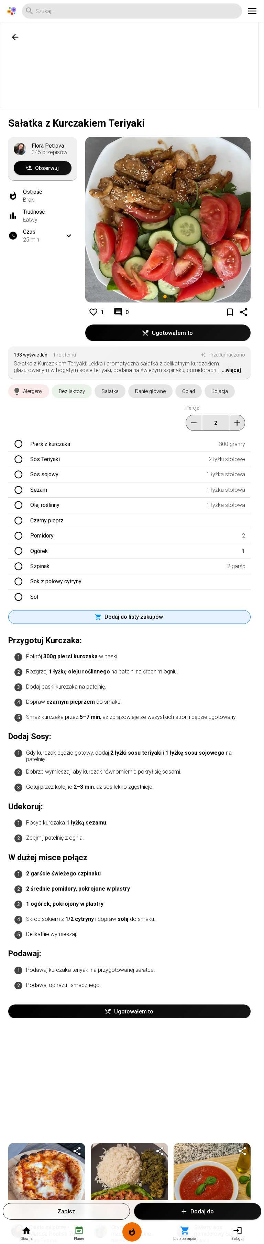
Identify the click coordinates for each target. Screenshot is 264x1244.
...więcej (231, 370)
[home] (11, 11)
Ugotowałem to (172, 332)
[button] (28, 391)
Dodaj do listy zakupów (133, 617)
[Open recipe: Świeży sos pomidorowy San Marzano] (212, 1181)
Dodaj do (202, 1211)
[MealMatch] (132, 1233)
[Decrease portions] (194, 423)
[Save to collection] (230, 312)
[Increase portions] (237, 423)
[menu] (252, 11)
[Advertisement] (132, 65)
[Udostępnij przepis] (77, 1151)
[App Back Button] (15, 37)
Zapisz (66, 1211)
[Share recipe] (244, 312)
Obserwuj (47, 168)
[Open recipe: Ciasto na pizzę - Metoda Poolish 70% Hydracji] (46, 1181)
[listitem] (129, 443)
